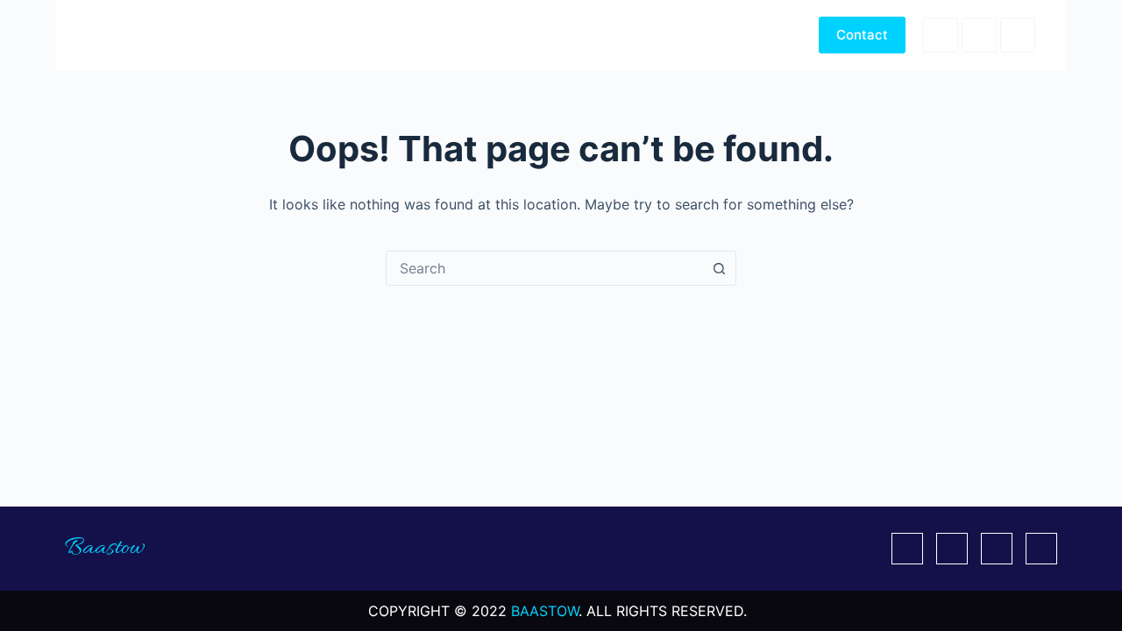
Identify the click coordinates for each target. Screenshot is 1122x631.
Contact (862, 34)
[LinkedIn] (1017, 35)
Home (600, 34)
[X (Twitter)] (979, 35)
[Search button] (718, 268)
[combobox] (544, 268)
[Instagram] (1041, 548)
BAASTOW (545, 611)
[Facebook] (940, 35)
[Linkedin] (996, 548)
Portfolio (681, 34)
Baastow (120, 34)
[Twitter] (952, 548)
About (764, 34)
